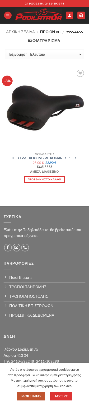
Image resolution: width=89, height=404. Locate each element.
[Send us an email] (16, 247)
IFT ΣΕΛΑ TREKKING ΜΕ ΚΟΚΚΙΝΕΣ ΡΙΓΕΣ (44, 158)
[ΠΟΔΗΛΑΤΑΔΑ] (38, 15)
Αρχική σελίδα (20, 32)
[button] (8, 15)
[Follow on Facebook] (8, 247)
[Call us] (25, 247)
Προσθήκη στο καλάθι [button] (44, 179)
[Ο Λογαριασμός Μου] (69, 15)
